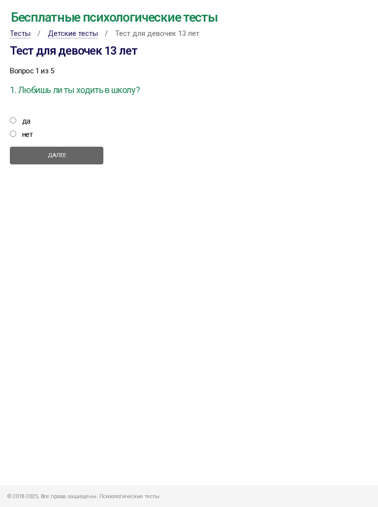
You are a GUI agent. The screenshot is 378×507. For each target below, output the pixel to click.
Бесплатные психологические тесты (114, 17)
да (26, 121)
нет (27, 134)
